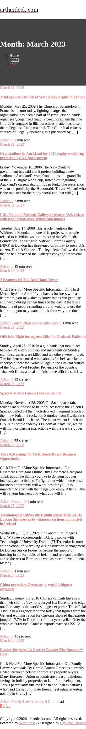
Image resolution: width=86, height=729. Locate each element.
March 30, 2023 (12, 271)
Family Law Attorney (27, 702)
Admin (5, 140)
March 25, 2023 (12, 445)
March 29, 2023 (12, 327)
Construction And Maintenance (35, 323)
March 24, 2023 (12, 575)
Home (14, 55)
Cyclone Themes (73, 723)
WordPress (27, 723)
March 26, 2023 (12, 384)
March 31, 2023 (12, 88)
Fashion (17, 501)
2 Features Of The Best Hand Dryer (29, 280)
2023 (15, 60)
